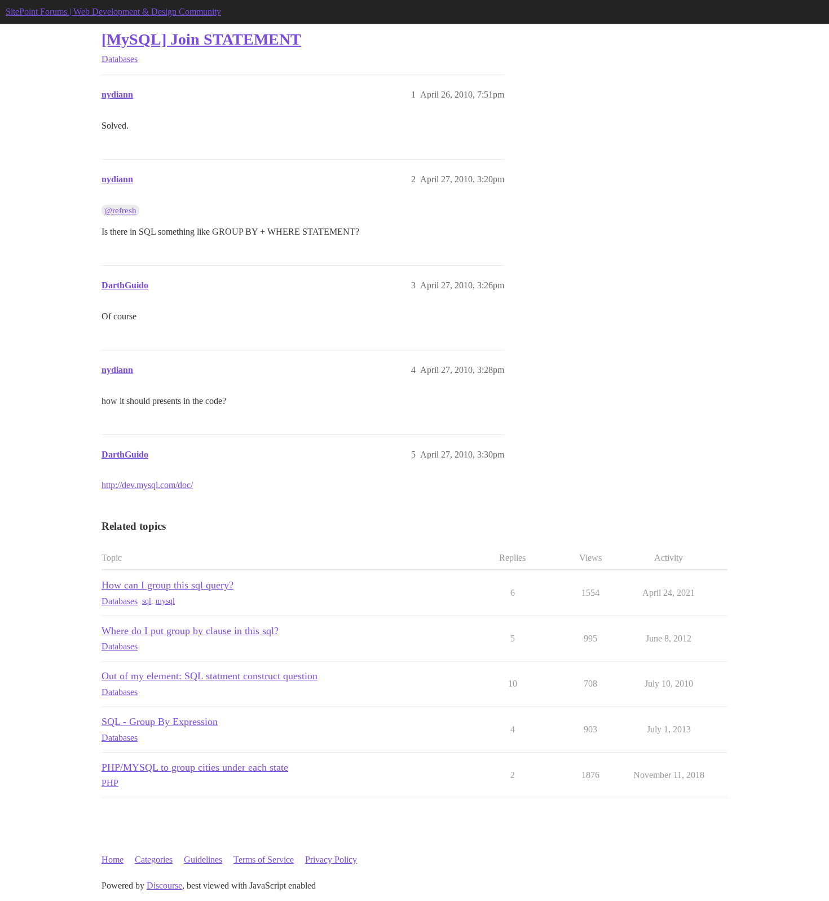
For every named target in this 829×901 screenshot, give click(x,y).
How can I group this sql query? (167, 585)
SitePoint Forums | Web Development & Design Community (113, 11)
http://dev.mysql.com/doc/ (147, 485)
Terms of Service (263, 859)
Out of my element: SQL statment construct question (210, 676)
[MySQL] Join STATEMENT (201, 39)
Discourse (164, 885)
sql (146, 601)
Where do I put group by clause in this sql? (190, 630)
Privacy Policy (331, 859)
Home (113, 859)
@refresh (120, 210)
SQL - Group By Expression (160, 721)
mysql (165, 601)
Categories (154, 859)
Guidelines (203, 859)
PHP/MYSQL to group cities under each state (195, 767)
